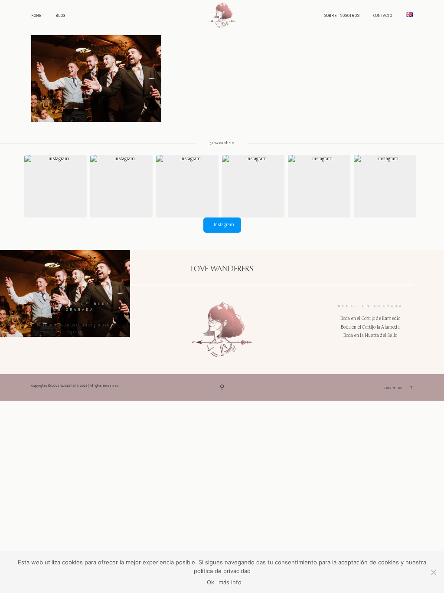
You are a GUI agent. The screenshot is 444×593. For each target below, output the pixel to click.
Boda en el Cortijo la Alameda (370, 327)
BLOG (60, 15)
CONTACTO (382, 15)
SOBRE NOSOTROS (341, 15)
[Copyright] (222, 387)
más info (230, 582)
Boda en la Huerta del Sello (370, 335)
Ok (210, 582)
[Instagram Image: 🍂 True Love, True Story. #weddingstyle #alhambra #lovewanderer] (187, 186)
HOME (36, 15)
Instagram (224, 224)
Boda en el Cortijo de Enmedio (370, 318)
